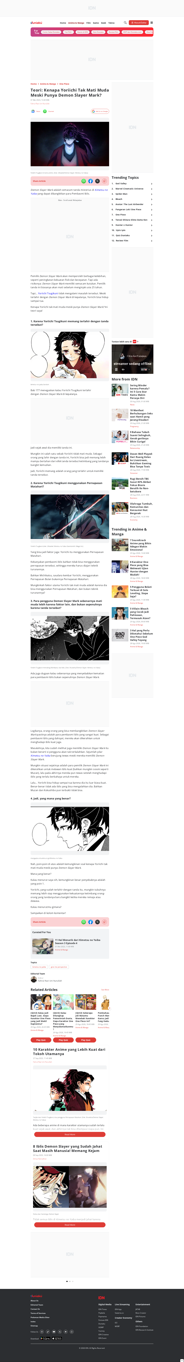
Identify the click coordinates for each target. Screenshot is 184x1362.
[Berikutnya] (109, 1008)
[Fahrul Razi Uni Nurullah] (34, 979)
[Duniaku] (36, 22)
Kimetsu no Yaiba (40, 755)
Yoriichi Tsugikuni (48, 293)
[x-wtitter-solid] (97, 181)
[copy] (104, 181)
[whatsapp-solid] (83, 181)
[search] (125, 22)
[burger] (151, 22)
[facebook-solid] (90, 181)
